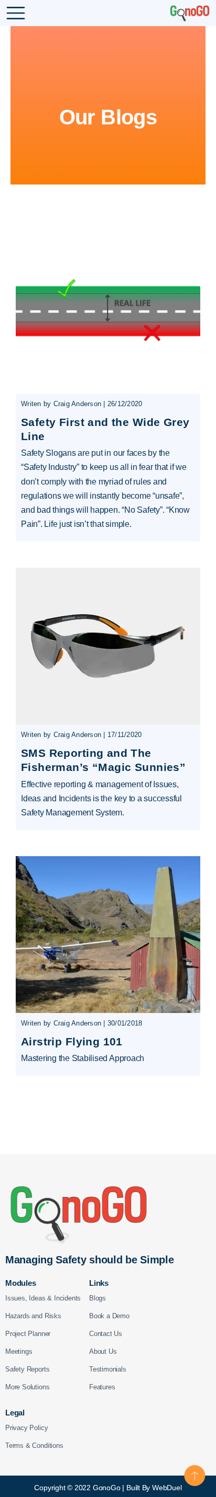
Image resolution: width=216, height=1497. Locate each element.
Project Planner (27, 1334)
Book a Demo (109, 1316)
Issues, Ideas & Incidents (43, 1298)
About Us (102, 1351)
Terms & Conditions (34, 1445)
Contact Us (105, 1334)
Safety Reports (27, 1369)
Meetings (18, 1351)
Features (102, 1387)
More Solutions (27, 1387)
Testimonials (107, 1369)
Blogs (97, 1298)
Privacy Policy (26, 1428)
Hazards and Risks (33, 1316)
